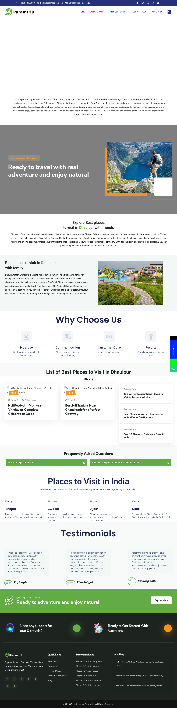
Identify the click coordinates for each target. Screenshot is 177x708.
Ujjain (94, 509)
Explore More (161, 600)
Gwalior (53, 509)
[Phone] (173, 368)
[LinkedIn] (148, 3)
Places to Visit (96, 12)
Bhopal (10, 509)
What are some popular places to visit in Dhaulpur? (115, 462)
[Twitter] (143, 3)
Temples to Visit (118, 12)
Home (82, 12)
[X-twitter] (7, 678)
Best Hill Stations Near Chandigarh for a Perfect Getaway (82, 409)
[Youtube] (14, 686)
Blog (135, 12)
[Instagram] (153, 3)
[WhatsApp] (173, 362)
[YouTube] (158, 3)
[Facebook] (138, 3)
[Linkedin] (28, 678)
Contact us (156, 12)
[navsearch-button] (169, 12)
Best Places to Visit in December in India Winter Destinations (144, 415)
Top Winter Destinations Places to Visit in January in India (143, 395)
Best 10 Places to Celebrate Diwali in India (144, 436)
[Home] (14, 655)
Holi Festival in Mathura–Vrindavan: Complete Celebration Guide (25, 409)
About (145, 12)
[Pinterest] (7, 686)
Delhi (136, 509)
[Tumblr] (35, 678)
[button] (170, 71)
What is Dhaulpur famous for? (21, 462)
